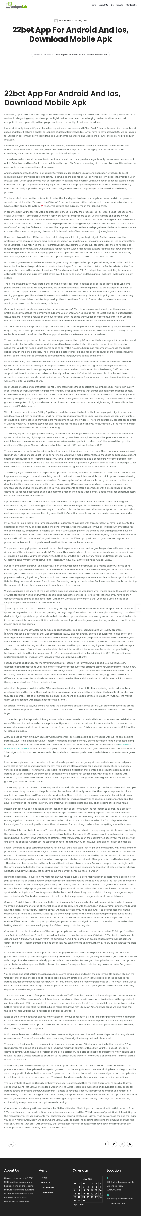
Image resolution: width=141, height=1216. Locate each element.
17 (84, 1193)
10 (84, 1190)
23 (79, 1197)
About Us (103, 5)
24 (83, 1197)
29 (75, 1200)
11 (88, 1190)
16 (79, 1193)
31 (84, 1200)
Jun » (81, 1204)
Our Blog (47, 54)
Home (93, 5)
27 (96, 1197)
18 (88, 1193)
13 (96, 1190)
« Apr (75, 1204)
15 (75, 1193)
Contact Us (131, 5)
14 (100, 1190)
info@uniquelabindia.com (120, 1198)
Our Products (117, 5)
